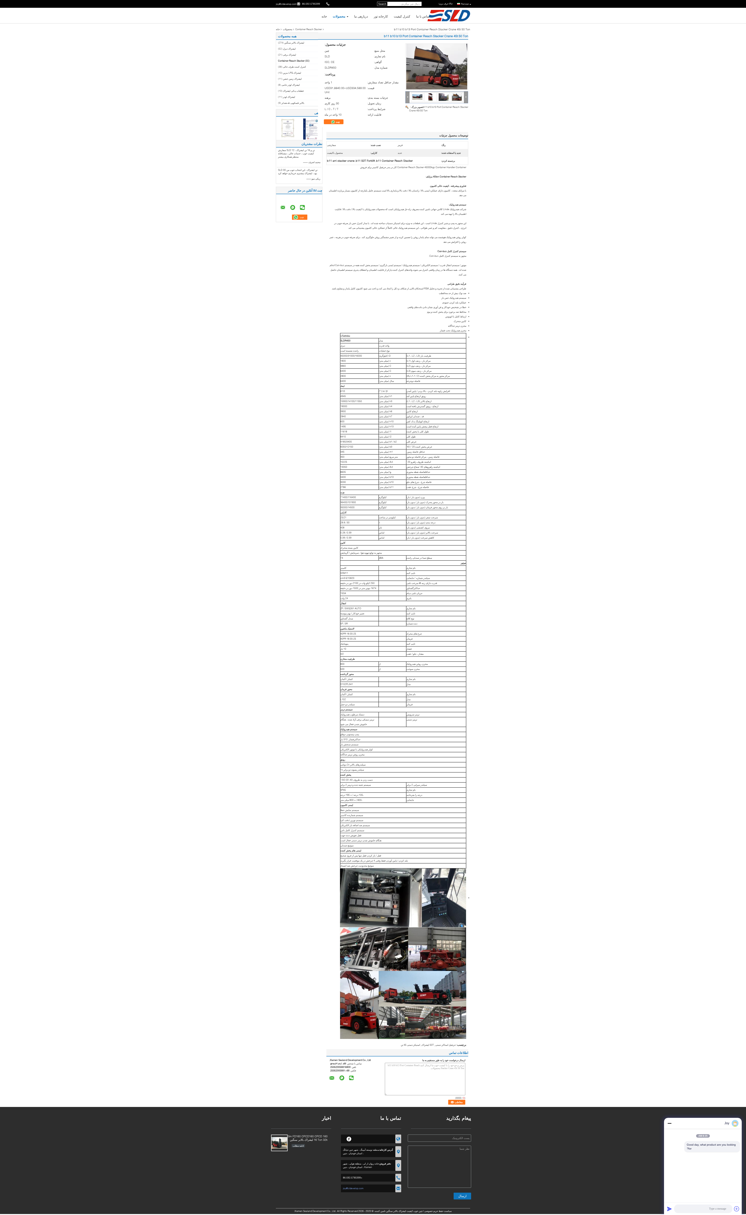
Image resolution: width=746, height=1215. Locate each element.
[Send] (669, 1209)
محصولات (339, 16)
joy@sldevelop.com (286, 4)
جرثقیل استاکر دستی (445, 1044)
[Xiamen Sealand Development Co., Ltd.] (407, 97)
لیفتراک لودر (289, 96)
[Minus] (669, 1123)
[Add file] (736, 1209)
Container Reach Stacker (308, 29)
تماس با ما (423, 16)
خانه (324, 16)
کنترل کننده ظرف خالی (294, 66)
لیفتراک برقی (289, 54)
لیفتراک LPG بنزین (292, 72)
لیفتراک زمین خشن (292, 78)
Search (382, 4)
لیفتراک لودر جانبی (290, 84)
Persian (465, 4)
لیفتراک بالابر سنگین (294, 42)
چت (337, 121)
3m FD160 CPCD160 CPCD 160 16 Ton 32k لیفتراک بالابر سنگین (308, 1138)
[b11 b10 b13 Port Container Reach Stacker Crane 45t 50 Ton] (436, 67)
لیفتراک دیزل (289, 48)
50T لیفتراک (428, 1044)
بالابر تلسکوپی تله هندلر (292, 102)
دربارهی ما (361, 16)
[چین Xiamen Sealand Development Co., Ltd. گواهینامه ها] (287, 128)
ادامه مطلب (298, 1145)
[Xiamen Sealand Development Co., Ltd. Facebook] (349, 1138)
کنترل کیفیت (402, 16)
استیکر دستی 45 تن (410, 1044)
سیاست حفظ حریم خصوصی (438, 1211)
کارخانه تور (381, 16)
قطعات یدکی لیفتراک (293, 90)
